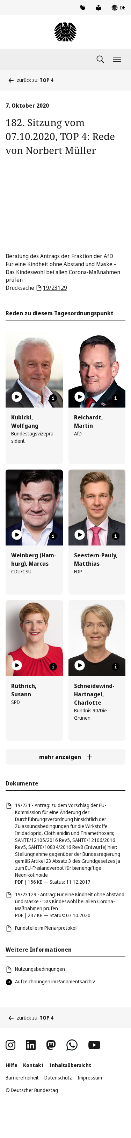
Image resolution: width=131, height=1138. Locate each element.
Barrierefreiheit (22, 1077)
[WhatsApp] (72, 1045)
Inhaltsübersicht (70, 1065)
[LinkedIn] (31, 1045)
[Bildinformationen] (53, 398)
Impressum (90, 1077)
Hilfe (11, 1065)
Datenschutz (58, 1077)
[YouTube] (94, 1045)
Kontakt (33, 1065)
